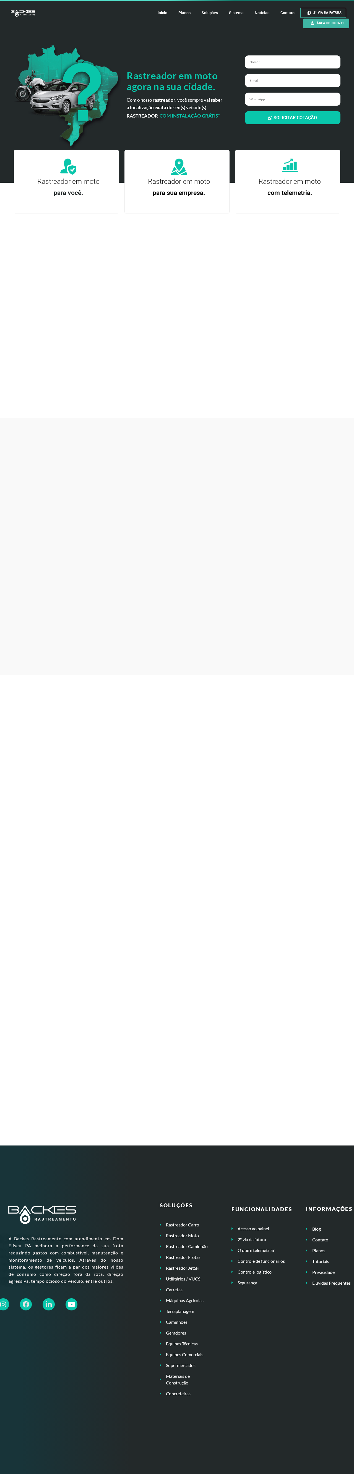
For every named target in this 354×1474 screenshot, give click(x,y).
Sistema (236, 13)
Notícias (262, 13)
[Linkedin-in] (48, 1304)
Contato (287, 13)
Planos (184, 13)
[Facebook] (26, 1304)
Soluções (210, 13)
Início (162, 13)
